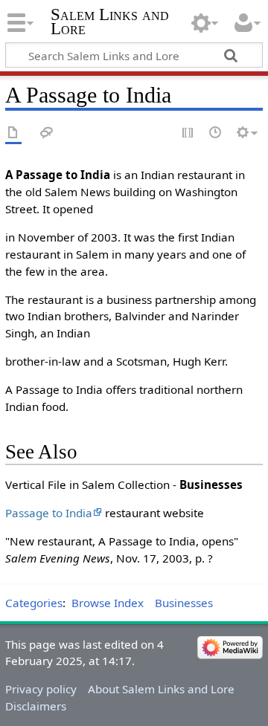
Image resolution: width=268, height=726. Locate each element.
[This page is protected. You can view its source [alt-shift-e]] (188, 133)
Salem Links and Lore (110, 21)
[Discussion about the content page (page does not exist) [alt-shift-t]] (47, 133)
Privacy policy (41, 688)
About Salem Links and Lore (161, 688)
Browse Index (107, 602)
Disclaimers (35, 706)
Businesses (184, 602)
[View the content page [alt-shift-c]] (13, 133)
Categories (34, 602)
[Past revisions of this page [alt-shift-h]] (216, 133)
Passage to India (48, 512)
